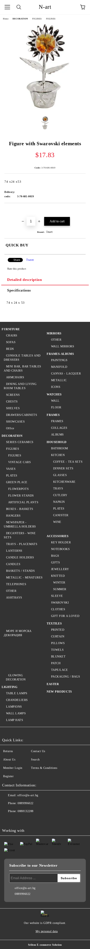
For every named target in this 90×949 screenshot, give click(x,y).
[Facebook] (7, 819)
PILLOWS (58, 643)
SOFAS (10, 342)
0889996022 (25, 803)
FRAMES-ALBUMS (60, 353)
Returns (8, 751)
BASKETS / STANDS (20, 570)
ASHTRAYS (14, 597)
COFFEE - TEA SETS (67, 461)
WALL (55, 400)
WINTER (59, 582)
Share (16, 260)
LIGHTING (9, 687)
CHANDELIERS (17, 700)
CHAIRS (11, 335)
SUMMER (59, 589)
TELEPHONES (16, 584)
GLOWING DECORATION (16, 677)
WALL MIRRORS (62, 346)
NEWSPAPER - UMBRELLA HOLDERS (20, 524)
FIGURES (37, 19)
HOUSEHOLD (57, 442)
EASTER (53, 684)
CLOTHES (58, 609)
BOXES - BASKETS (19, 509)
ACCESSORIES (57, 536)
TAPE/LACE (59, 669)
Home (5, 19)
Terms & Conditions (44, 767)
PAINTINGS (59, 360)
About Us (9, 759)
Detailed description (24, 280)
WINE (57, 522)
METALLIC (59, 380)
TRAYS (58, 488)
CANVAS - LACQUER (66, 373)
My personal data (47, 931)
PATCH (55, 663)
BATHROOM (59, 448)
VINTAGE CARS (19, 462)
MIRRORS (54, 333)
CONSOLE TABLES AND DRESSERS (22, 357)
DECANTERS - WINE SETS (20, 535)
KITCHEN (58, 455)
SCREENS (13, 394)
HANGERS (13, 515)
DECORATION (20, 19)
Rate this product (16, 268)
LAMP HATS (14, 720)
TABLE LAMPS (16, 693)
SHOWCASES (15, 421)
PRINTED (57, 629)
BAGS (55, 555)
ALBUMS (57, 434)
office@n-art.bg (27, 795)
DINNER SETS (63, 468)
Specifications (19, 290)
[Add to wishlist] (83, 210)
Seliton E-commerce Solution (45, 944)
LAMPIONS (14, 706)
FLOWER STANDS (21, 495)
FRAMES (53, 415)
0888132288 (25, 811)
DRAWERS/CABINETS (21, 415)
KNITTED (58, 575)
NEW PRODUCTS (59, 691)
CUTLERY (60, 495)
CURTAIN (57, 636)
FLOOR (56, 407)
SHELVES (13, 408)
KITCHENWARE (64, 481)
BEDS (10, 348)
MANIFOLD (59, 366)
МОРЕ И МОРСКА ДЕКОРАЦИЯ (18, 633)
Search (35, 759)
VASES (10, 468)
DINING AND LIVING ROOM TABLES (20, 386)
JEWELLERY (60, 569)
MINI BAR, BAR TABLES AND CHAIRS (22, 368)
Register (8, 776)
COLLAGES (59, 427)
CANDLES (13, 564)
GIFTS (55, 562)
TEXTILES (54, 623)
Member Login (12, 767)
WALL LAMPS (16, 713)
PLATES (11, 475)
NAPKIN (59, 501)
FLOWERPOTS (18, 488)
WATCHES (54, 394)
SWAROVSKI (60, 602)
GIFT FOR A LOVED (65, 616)
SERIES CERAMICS (19, 442)
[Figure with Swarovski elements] (45, 109)
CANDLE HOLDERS (20, 557)
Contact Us (38, 751)
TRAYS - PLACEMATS (21, 544)
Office (10, 428)
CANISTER (60, 515)
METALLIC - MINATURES (24, 577)
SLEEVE (57, 595)
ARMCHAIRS (15, 377)
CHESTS (12, 401)
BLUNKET (58, 656)
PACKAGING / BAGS (65, 676)
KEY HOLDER (61, 542)
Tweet (30, 259)
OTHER (11, 590)
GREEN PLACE (16, 482)
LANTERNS (14, 550)
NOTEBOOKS (60, 549)
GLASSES (60, 475)
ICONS (55, 387)
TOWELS (57, 649)
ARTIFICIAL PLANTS (23, 502)
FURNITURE (11, 329)
